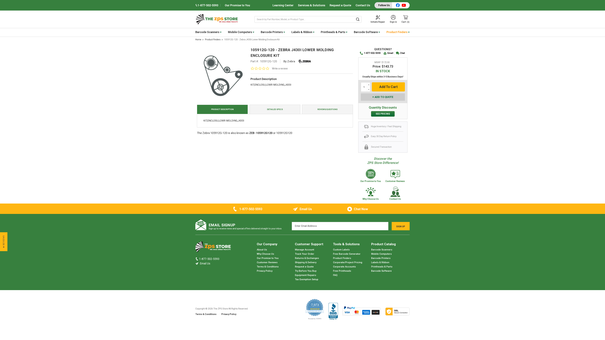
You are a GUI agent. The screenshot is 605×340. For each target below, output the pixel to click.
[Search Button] (357, 19)
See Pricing (383, 114)
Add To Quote (384, 97)
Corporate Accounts (344, 266)
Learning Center (283, 5)
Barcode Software (366, 32)
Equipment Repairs (305, 275)
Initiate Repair (378, 22)
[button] (3, 241)
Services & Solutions (311, 5)
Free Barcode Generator (346, 253)
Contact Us (363, 5)
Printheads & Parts (333, 32)
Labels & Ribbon (302, 32)
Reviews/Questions (327, 109)
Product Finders (397, 32)
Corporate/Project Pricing (347, 262)
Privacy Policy (264, 270)
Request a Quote (340, 5)
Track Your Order (304, 253)
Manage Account (304, 249)
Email (390, 53)
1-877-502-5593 (372, 53)
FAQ (335, 275)
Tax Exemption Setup (306, 279)
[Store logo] (213, 247)
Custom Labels (341, 249)
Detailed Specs (275, 109)
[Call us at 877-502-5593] (197, 259)
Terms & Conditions (268, 266)
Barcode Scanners (207, 32)
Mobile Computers (240, 32)
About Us (262, 249)
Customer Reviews (267, 262)
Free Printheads (342, 270)
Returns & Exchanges (307, 258)
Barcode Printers (272, 32)
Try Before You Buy (305, 270)
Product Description (222, 109)
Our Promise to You (237, 5)
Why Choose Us (265, 253)
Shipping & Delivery (305, 262)
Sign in (393, 22)
